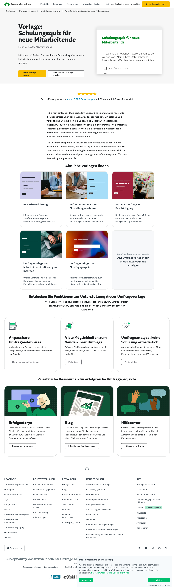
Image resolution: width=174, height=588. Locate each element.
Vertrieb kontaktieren (120, 4)
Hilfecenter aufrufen (134, 446)
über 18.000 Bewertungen (81, 99)
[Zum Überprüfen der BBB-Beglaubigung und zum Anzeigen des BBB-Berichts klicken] (54, 578)
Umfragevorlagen (27, 10)
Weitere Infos (131, 362)
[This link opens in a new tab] (139, 548)
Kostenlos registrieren (156, 4)
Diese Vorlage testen (29, 73)
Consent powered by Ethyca (157, 585)
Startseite (10, 10)
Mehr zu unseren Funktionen (25, 362)
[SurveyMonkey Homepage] (18, 4)
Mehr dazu (73, 362)
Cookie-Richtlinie (121, 573)
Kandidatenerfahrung (50, 10)
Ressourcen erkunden (22, 446)
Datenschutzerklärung (101, 573)
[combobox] (14, 548)
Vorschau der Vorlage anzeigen (63, 73)
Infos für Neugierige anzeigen (82, 446)
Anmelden (135, 4)
